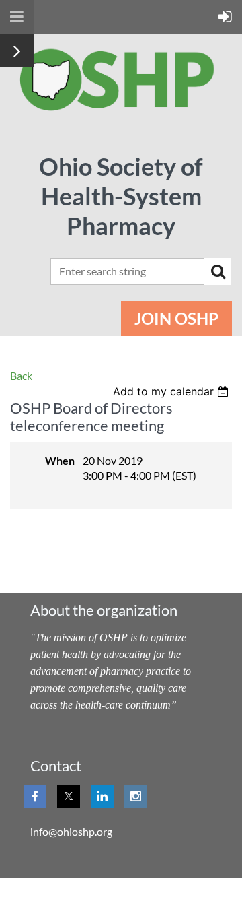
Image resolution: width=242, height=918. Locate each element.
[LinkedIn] (102, 796)
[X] (68, 796)
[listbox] (172, 391)
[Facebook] (35, 796)
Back (21, 375)
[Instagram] (135, 796)
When (60, 460)
